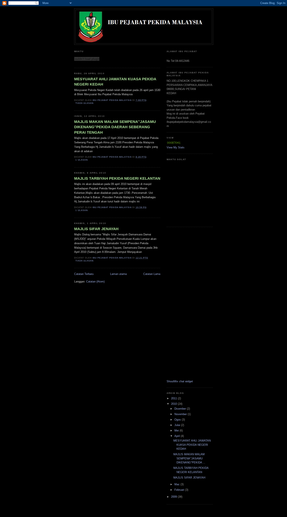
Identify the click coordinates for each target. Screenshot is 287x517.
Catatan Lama (151, 274)
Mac (177, 484)
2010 (174, 403)
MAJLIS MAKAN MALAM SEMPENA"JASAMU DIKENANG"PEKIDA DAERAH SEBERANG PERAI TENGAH (115, 127)
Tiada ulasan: (85, 103)
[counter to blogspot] (174, 143)
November (181, 414)
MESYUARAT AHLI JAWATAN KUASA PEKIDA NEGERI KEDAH (115, 81)
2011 (174, 398)
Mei (177, 430)
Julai (177, 425)
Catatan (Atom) (95, 281)
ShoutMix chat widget (180, 381)
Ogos (178, 419)
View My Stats (175, 147)
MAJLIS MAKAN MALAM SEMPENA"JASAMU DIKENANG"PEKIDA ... (189, 458)
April (177, 436)
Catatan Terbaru (83, 274)
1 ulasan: (82, 160)
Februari (179, 489)
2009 (174, 496)
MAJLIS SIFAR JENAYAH (96, 229)
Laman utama (118, 274)
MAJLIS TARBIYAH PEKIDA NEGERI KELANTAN (117, 178)
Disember (180, 408)
